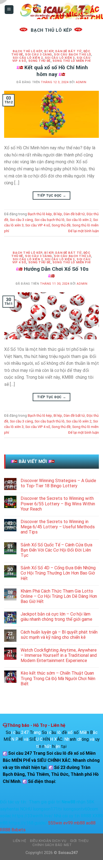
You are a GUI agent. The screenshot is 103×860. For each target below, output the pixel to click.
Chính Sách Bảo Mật (52, 845)
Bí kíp (48, 51)
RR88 (86, 815)
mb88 (79, 823)
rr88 (4, 823)
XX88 (97, 815)
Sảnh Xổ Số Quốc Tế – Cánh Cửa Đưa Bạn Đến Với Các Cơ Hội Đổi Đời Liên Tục (56, 550)
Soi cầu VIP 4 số (37, 225)
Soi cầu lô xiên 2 (28, 58)
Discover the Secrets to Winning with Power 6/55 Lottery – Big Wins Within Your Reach (58, 503)
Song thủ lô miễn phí (71, 61)
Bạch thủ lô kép (27, 51)
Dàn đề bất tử (68, 51)
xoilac (5, 815)
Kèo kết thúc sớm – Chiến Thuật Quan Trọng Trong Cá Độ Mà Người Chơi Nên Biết (58, 678)
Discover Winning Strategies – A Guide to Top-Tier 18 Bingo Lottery (58, 483)
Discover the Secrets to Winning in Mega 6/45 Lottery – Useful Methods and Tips (58, 527)
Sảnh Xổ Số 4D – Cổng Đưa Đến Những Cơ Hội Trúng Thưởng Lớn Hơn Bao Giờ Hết (58, 573)
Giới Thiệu (79, 841)
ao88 (91, 823)
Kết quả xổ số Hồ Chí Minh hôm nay (56, 70)
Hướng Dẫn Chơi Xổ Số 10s (56, 269)
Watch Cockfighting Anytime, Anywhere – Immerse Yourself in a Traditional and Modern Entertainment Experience (59, 655)
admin (81, 82)
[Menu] (9, 9)
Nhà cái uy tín (67, 815)
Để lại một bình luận (83, 231)
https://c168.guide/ (28, 823)
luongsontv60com (80, 809)
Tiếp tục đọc (51, 195)
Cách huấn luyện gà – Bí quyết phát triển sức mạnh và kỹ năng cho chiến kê (59, 634)
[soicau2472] (56, 9)
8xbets (19, 829)
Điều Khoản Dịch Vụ (48, 841)
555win (55, 823)
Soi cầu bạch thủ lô (72, 54)
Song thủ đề (39, 61)
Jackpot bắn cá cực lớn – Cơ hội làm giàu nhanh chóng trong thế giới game (56, 616)
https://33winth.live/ (32, 815)
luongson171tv (47, 809)
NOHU (26, 809)
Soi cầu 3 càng (38, 54)
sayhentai (9, 809)
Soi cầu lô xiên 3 (60, 58)
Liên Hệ (19, 841)
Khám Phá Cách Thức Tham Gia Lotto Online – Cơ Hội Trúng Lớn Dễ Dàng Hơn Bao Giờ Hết (59, 596)
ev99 (68, 823)
